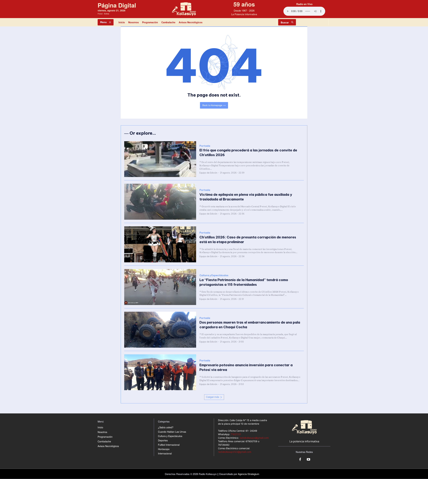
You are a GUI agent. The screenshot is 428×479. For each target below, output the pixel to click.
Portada (204, 146)
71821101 (236, 434)
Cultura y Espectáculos (213, 275)
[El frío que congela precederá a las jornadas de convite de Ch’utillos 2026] (160, 159)
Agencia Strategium (248, 474)
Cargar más (212, 397)
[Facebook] (300, 459)
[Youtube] (308, 459)
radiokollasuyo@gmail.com (254, 437)
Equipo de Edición (208, 172)
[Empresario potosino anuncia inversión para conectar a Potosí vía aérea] (160, 372)
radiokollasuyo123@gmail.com (234, 451)
